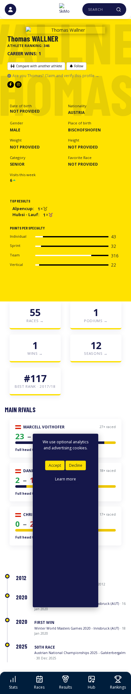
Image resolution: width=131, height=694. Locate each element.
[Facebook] (10, 84)
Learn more (65, 478)
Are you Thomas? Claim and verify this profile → (55, 75)
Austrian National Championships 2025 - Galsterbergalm (80, 653)
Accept (55, 465)
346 (46, 45)
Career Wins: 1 (24, 53)
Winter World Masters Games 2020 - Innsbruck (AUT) (76, 628)
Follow (78, 66)
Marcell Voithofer (44, 427)
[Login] (10, 9)
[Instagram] (18, 84)
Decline (75, 465)
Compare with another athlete (39, 66)
